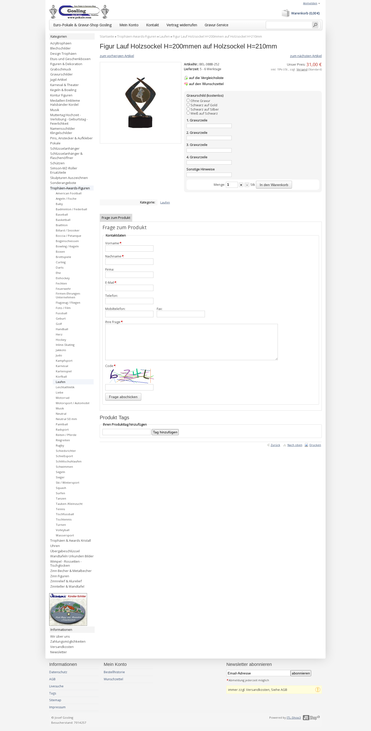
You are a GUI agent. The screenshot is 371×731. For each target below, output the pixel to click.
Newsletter (58, 652)
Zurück (275, 445)
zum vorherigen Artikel (117, 56)
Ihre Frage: (114, 322)
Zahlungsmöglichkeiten (68, 641)
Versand (302, 69)
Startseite (107, 36)
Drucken (315, 445)
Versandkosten (62, 646)
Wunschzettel (113, 679)
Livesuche (56, 686)
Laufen (165, 36)
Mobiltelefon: (115, 309)
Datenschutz (58, 672)
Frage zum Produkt (116, 217)
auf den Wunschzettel (206, 84)
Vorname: (113, 243)
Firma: (109, 269)
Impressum (57, 707)
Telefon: (111, 296)
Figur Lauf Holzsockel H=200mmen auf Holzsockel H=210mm (217, 36)
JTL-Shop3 (294, 717)
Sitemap (55, 700)
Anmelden (310, 3)
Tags (52, 693)
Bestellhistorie (114, 672)
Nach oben (294, 445)
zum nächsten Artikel (306, 56)
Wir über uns (60, 636)
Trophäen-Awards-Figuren (136, 36)
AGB (52, 679)
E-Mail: (111, 282)
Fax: (160, 309)
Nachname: (114, 256)
